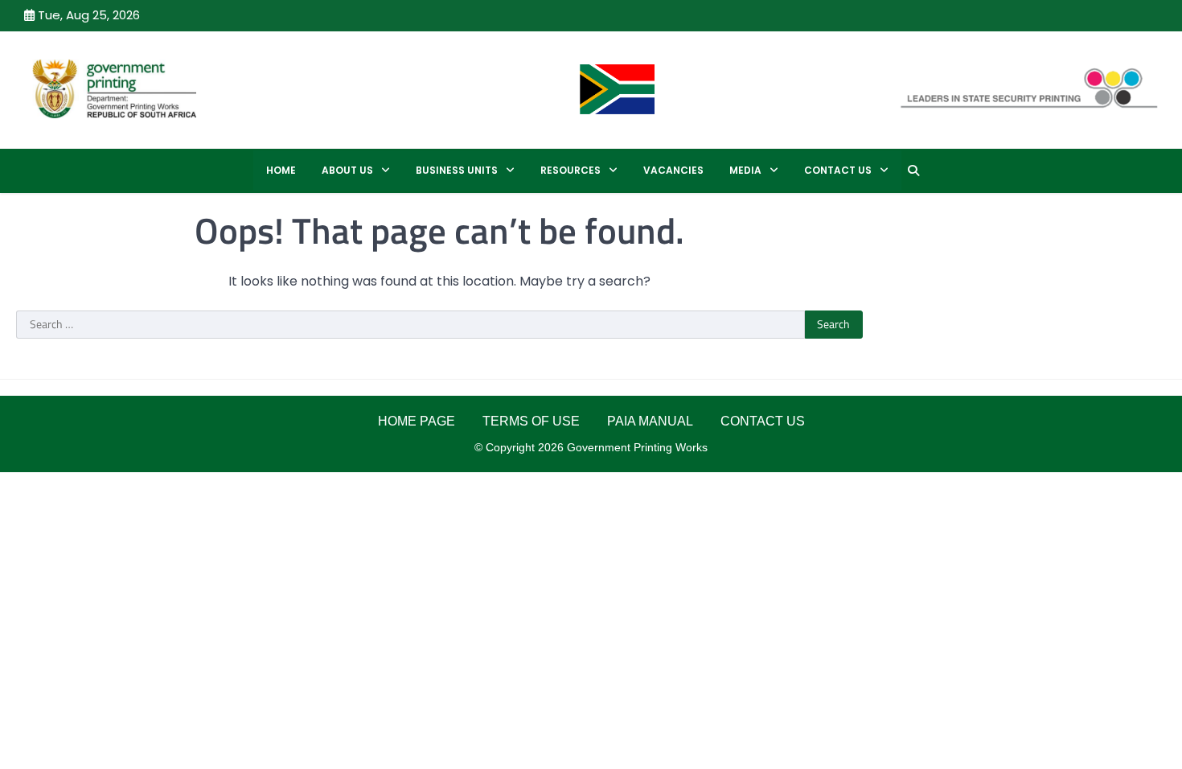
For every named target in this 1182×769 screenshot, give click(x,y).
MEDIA (745, 170)
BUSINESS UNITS (457, 170)
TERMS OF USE (531, 421)
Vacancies (673, 170)
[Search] (913, 170)
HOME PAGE (416, 421)
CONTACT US (838, 170)
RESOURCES (570, 170)
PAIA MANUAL (650, 421)
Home (281, 170)
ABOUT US (347, 170)
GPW (262, 88)
